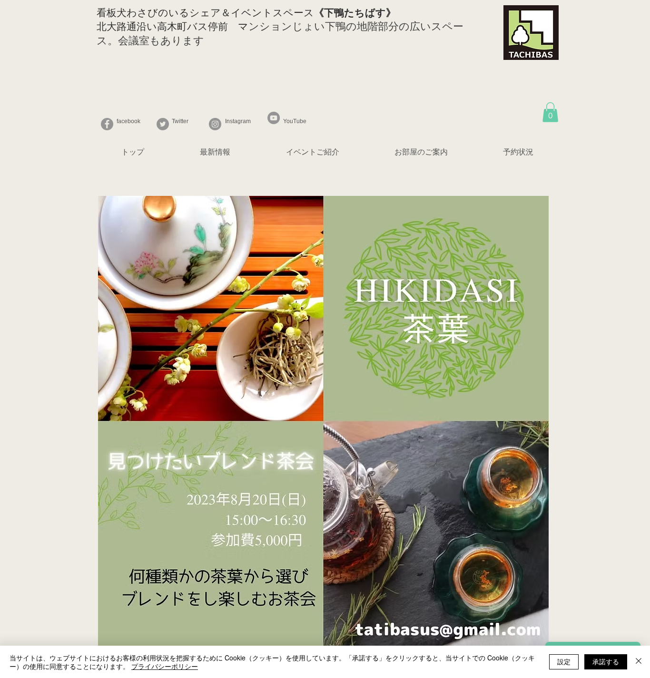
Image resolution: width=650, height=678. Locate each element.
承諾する (605, 661)
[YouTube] (273, 118)
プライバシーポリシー (164, 666)
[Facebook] (107, 124)
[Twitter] (163, 124)
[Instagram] (215, 124)
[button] (550, 112)
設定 (564, 661)
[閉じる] (638, 661)
